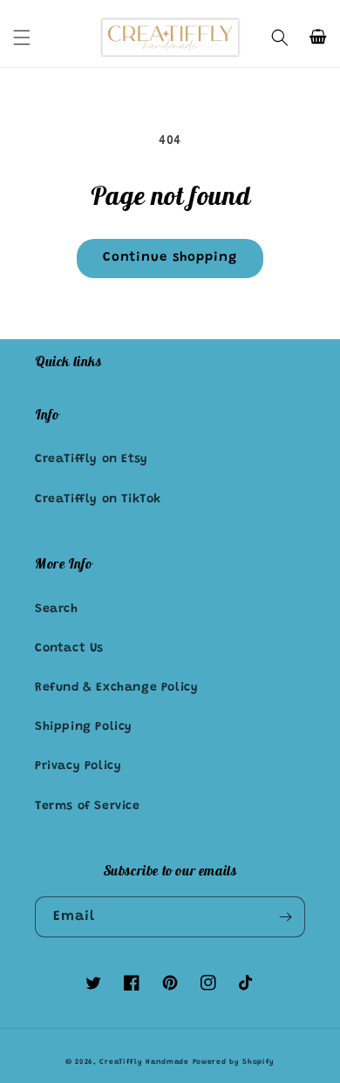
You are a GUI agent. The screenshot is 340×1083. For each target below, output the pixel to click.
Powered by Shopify (234, 1062)
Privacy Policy (78, 766)
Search (56, 609)
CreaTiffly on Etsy (91, 459)
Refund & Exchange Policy (116, 688)
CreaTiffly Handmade (143, 1062)
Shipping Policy (84, 727)
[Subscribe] (285, 916)
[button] (22, 37)
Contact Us (69, 649)
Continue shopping (170, 257)
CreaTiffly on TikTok (98, 500)
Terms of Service (87, 806)
